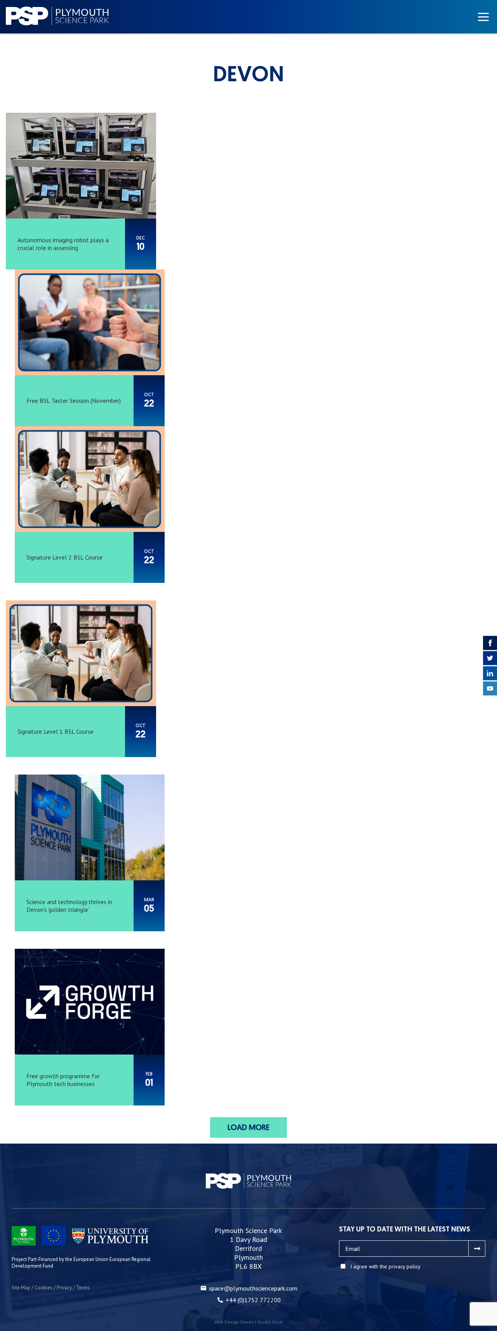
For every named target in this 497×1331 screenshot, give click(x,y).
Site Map (21, 1287)
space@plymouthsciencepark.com (253, 1288)
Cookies (43, 1287)
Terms (83, 1287)
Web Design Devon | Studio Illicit (248, 1322)
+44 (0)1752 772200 (253, 1300)
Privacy (64, 1287)
